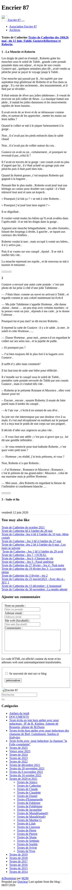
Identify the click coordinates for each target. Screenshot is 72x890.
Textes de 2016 (18, 864)
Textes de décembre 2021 (24, 765)
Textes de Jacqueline (29, 809)
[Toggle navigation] (23, 21)
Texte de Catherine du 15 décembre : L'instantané (31, 586)
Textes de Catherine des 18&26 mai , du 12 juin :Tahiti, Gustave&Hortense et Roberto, (35, 41)
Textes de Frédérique (29, 806)
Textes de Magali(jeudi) (31, 816)
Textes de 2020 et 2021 (23, 778)
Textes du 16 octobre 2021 (25, 775)
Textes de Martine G (29, 820)
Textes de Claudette (29, 792)
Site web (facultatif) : (17, 620)
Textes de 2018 (18, 858)
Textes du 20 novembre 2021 (27, 768)
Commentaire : (13, 628)
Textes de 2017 (18, 861)
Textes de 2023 (18, 758)
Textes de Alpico (27, 782)
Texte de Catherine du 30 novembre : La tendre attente (34, 589)
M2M (25, 878)
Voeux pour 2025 (19, 751)
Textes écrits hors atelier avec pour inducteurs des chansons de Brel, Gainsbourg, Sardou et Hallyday (39, 734)
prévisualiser (13, 680)
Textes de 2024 (18, 754)
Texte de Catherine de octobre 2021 (23, 527)
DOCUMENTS (19, 716)
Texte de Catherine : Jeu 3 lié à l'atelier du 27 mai (31, 541)
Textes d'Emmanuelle (30, 799)
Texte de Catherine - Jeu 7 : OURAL (24, 555)
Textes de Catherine (29, 785)
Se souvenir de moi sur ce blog (27, 673)
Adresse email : (14, 613)
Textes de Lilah (26, 823)
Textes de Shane (27, 837)
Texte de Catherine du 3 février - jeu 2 (25, 575)
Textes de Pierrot (27, 833)
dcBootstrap (9, 878)
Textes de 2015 (18, 868)
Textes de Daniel (27, 796)
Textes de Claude (27, 789)
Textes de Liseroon (28, 827)
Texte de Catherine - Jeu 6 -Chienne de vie (27, 558)
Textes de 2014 (18, 871)
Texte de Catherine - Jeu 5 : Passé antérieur (28, 561)
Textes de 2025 (18, 747)
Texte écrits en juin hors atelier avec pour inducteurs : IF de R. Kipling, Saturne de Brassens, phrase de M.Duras (34, 724)
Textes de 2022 (18, 761)
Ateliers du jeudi (19, 713)
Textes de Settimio (28, 840)
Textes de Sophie (27, 844)
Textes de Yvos (26, 851)
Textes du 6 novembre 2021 (26, 771)
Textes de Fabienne (28, 802)
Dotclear (22, 881)
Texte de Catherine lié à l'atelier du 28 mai (27, 530)
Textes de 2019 (18, 854)
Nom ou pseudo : (15, 605)
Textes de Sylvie (27, 847)
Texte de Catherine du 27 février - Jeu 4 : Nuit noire (33, 565)
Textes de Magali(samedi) (32, 813)
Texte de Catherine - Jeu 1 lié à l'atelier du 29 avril (32, 551)
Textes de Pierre (26, 830)
